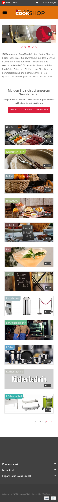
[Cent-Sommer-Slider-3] (29, 34)
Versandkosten (51, 422)
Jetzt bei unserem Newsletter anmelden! (29, 109)
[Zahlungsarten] (46, 498)
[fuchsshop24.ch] (33, 12)
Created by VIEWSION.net (42, 494)
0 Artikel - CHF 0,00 (48, 2)
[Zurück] (8, 34)
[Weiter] (50, 34)
